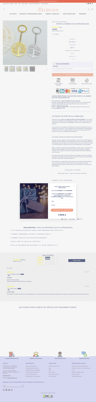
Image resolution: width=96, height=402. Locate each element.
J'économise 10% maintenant (62, 210)
